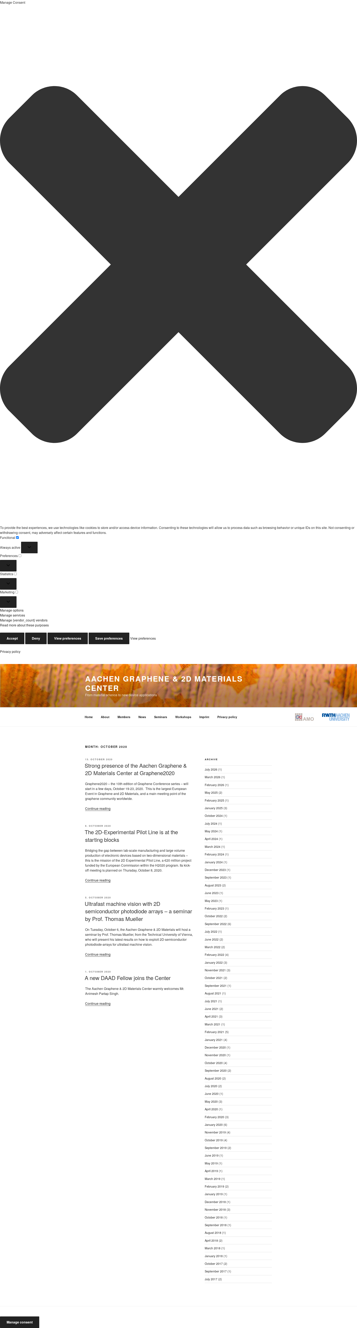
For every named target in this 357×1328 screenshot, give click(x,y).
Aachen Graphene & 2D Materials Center (164, 683)
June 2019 (212, 1155)
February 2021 (214, 1032)
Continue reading (98, 808)
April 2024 (211, 839)
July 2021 (211, 1001)
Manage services (12, 615)
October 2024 (214, 816)
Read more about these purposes (24, 625)
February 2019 (214, 1186)
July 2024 (211, 823)
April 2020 (211, 1109)
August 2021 (213, 993)
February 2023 (214, 908)
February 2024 (214, 854)
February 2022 (214, 955)
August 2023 (213, 885)
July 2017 (211, 1279)
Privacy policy (10, 651)
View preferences (67, 638)
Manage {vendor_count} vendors (24, 620)
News (142, 717)
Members (124, 717)
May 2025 (211, 792)
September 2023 (216, 877)
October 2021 (214, 978)
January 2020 (214, 1125)
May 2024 (211, 831)
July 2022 (211, 931)
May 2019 (211, 1163)
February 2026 (214, 785)
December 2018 (215, 1202)
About (105, 717)
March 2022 (212, 947)
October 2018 (214, 1217)
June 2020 (212, 1094)
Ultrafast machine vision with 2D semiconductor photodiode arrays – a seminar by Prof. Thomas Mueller (138, 911)
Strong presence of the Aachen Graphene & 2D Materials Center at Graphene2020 (136, 769)
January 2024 (214, 862)
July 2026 (211, 769)
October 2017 (214, 1263)
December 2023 (215, 870)
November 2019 (215, 1132)
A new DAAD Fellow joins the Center (128, 977)
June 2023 (212, 893)
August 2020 (213, 1078)
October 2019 (214, 1140)
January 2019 (214, 1194)
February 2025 (214, 800)
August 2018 (213, 1233)
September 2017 (216, 1271)
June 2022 (212, 939)
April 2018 (211, 1240)
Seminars (160, 717)
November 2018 (215, 1209)
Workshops (183, 717)
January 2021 (214, 1040)
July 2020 (211, 1086)
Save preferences (109, 638)
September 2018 (216, 1225)
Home (89, 717)
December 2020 (215, 1047)
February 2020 (214, 1117)
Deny (36, 638)
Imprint (204, 717)
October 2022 (214, 916)
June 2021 (212, 1009)
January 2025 (214, 808)
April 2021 (211, 1016)
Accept (12, 638)
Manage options (12, 610)
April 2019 (211, 1171)
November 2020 (215, 1055)
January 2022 (214, 962)
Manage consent (20, 1322)
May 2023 (211, 901)
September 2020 (216, 1070)
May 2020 (211, 1101)
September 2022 (216, 924)
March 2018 (212, 1248)
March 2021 (212, 1024)
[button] (178, 265)
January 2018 (214, 1256)
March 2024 (212, 847)
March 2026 (212, 777)
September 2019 (216, 1148)
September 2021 (216, 986)
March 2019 (212, 1179)
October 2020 (214, 1063)
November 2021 (215, 970)
